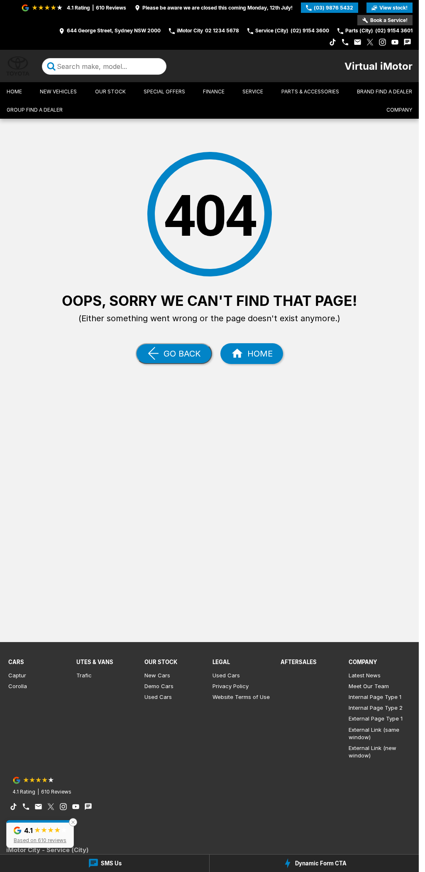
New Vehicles (58, 91)
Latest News (365, 675)
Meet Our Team (369, 686)
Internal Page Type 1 (375, 697)
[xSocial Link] (370, 42)
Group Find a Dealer (35, 110)
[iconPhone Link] (345, 42)
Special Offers (164, 91)
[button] (40, 834)
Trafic (84, 675)
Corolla (17, 686)
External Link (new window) (372, 752)
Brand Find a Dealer (384, 91)
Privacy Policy (230, 686)
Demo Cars (158, 686)
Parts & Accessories (310, 91)
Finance (214, 91)
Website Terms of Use (241, 697)
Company (399, 110)
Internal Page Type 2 (376, 707)
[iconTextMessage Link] (407, 42)
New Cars (157, 675)
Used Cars (158, 697)
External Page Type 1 (376, 718)
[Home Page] (17, 66)
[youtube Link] (395, 42)
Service (252, 91)
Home (14, 91)
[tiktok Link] (332, 42)
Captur (17, 675)
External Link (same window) (374, 733)
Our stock (110, 91)
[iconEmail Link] (357, 42)
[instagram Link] (382, 42)
